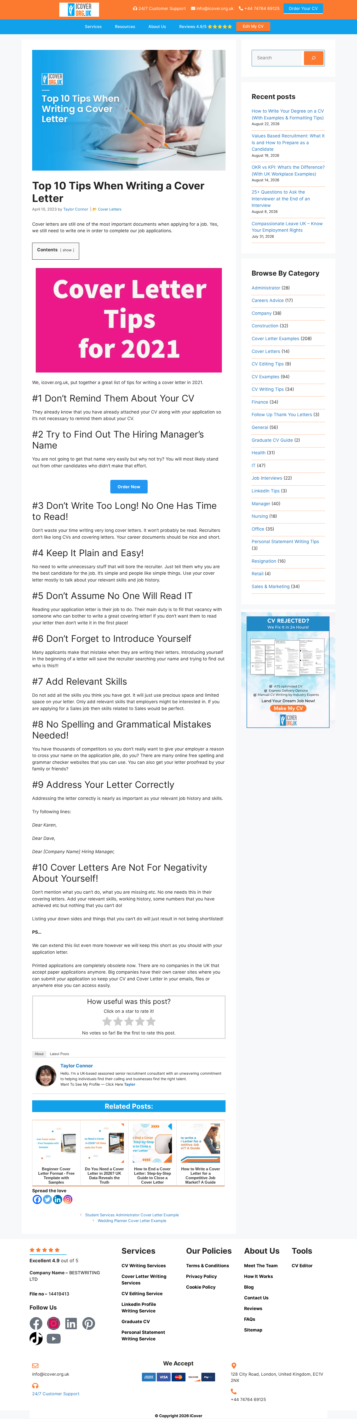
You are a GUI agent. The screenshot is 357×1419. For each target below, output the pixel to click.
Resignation (264, 561)
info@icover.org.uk (214, 8)
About (39, 1054)
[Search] (314, 58)
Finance (260, 402)
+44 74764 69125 (261, 8)
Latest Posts (59, 1054)
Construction (265, 325)
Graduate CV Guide (272, 440)
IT (254, 465)
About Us (157, 26)
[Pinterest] (88, 1323)
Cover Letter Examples (275, 338)
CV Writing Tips (268, 389)
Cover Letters (109, 209)
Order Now (129, 486)
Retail (257, 573)
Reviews (205, 26)
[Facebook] (37, 1199)
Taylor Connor (76, 1065)
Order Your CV (303, 8)
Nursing (260, 516)
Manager (261, 503)
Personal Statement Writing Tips (285, 541)
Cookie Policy (201, 1287)
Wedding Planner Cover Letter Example (132, 1220)
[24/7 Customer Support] (35, 1385)
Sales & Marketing (271, 586)
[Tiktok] (36, 1338)
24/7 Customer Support (161, 8)
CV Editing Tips (268, 364)
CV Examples (265, 376)
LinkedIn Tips (266, 490)
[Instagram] (67, 1199)
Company (262, 313)
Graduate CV (136, 1321)
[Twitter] (47, 1199)
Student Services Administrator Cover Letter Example (132, 1215)
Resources (125, 26)
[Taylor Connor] (45, 1084)
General (260, 427)
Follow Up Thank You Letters (282, 414)
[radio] (107, 1022)
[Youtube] (53, 1338)
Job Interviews (267, 478)
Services (93, 26)
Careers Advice (268, 300)
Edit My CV (253, 26)
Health (259, 452)
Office (258, 529)
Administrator (266, 287)
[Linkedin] (57, 1199)
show (67, 250)
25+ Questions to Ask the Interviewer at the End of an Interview (281, 198)
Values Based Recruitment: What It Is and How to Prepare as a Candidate (288, 142)
